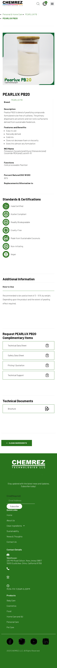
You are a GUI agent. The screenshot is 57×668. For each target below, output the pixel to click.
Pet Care (10, 627)
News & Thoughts (14, 536)
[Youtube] (33, 641)
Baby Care (11, 600)
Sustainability (13, 531)
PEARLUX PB (31, 14)
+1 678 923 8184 (13, 572)
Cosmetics (11, 606)
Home (9, 515)
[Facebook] (10, 641)
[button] (52, 4)
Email (14, 496)
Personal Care (13, 622)
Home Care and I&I (15, 616)
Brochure (12, 408)
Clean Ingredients (14, 525)
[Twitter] (22, 641)
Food (9, 611)
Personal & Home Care (12, 14)
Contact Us (12, 542)
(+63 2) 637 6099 (14, 580)
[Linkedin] (45, 641)
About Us (11, 520)
